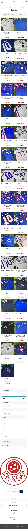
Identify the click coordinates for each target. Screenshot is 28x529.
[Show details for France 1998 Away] (20, 153)
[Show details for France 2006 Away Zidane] (7, 262)
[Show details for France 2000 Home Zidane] (20, 218)
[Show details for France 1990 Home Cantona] (20, 89)
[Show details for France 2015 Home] (7, 305)
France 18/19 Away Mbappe (7, 33)
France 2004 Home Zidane (7, 249)
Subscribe (21, 491)
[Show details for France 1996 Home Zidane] (7, 153)
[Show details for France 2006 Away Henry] (20, 240)
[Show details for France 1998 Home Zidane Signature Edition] (7, 218)
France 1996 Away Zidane (21, 140)
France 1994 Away (21, 118)
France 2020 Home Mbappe (21, 357)
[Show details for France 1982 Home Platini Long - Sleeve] (20, 67)
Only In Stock (7, 405)
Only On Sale (7, 413)
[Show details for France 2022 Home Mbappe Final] (7, 370)
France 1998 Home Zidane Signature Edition (7, 227)
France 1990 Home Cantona (21, 98)
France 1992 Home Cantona (7, 119)
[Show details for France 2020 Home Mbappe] (20, 348)
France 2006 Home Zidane (7, 292)
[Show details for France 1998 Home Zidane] (7, 197)
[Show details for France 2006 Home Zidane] (7, 283)
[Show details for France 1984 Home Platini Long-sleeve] (7, 89)
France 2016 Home (21, 313)
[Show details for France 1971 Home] (20, 24)
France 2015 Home (7, 313)
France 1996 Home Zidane (7, 163)
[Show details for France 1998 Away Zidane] (7, 175)
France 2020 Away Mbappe (7, 357)
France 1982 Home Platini (7, 75)
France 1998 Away (21, 162)
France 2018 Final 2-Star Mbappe (7, 336)
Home (4, 7)
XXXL (5, 434)
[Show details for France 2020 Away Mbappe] (7, 348)
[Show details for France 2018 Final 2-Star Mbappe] (7, 327)
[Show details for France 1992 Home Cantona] (7, 110)
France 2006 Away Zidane (7, 270)
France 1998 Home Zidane (7, 206)
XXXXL (5, 436)
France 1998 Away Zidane (7, 183)
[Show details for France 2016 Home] (20, 305)
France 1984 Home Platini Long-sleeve (7, 98)
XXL (5, 431)
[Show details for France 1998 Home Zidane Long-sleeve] (20, 197)
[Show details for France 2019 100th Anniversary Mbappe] (20, 327)
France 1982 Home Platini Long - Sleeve (21, 76)
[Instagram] (14, 513)
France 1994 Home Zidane (7, 141)
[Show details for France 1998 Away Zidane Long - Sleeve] (20, 175)
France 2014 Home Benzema (21, 292)
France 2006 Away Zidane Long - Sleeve (21, 271)
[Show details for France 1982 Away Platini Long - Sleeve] (20, 45)
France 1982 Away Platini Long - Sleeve (20, 54)
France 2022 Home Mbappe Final (7, 379)
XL (4, 429)
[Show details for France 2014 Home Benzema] (20, 283)
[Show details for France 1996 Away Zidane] (20, 132)
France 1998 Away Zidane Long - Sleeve (21, 184)
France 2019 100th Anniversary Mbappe (20, 336)
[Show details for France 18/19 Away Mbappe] (7, 24)
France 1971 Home (21, 32)
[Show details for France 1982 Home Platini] (7, 67)
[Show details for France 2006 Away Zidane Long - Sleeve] (20, 262)
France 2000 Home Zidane (21, 227)
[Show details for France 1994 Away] (20, 110)
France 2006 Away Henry (20, 248)
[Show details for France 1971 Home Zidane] (7, 45)
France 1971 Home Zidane (7, 54)
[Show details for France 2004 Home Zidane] (7, 240)
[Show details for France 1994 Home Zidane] (7, 132)
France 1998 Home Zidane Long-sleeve (20, 206)
